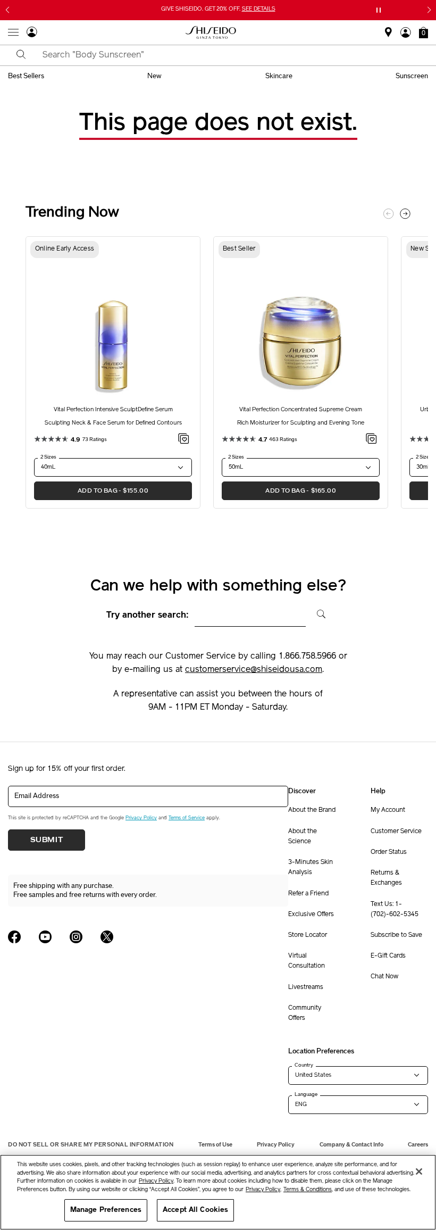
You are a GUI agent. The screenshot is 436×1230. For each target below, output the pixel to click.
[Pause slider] (378, 10)
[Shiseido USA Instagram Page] (76, 936)
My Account (388, 810)
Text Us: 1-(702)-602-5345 (394, 909)
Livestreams (305, 987)
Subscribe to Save (396, 935)
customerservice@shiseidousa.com (253, 670)
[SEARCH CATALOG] (21, 55)
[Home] (211, 32)
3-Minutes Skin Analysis (310, 867)
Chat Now (384, 977)
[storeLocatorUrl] (388, 35)
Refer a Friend (308, 894)
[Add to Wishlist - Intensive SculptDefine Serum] (183, 440)
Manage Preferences (105, 1210)
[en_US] (317, 613)
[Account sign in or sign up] (32, 33)
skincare (278, 76)
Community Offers (304, 1013)
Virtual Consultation (306, 961)
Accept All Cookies (195, 1210)
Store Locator (307, 935)
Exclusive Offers (311, 914)
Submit (46, 840)
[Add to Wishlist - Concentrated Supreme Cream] (371, 440)
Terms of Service (187, 818)
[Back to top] (417, 1142)
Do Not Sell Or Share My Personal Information (90, 1145)
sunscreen (412, 76)
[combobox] (227, 55)
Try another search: (147, 615)
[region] (218, 1192)
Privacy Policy (141, 818)
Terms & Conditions (307, 1190)
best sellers (26, 76)
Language (306, 1094)
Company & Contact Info (351, 1145)
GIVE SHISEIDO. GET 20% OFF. (219, 9)
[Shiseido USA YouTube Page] (45, 936)
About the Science (302, 836)
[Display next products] (405, 214)
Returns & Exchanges (386, 878)
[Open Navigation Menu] (13, 32)
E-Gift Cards (388, 956)
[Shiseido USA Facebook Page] (14, 936)
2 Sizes (48, 457)
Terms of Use (215, 1145)
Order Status (389, 852)
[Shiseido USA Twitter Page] (106, 936)
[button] (423, 32)
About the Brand (312, 810)
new (154, 76)
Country (304, 1065)
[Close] (419, 1171)
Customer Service (396, 831)
